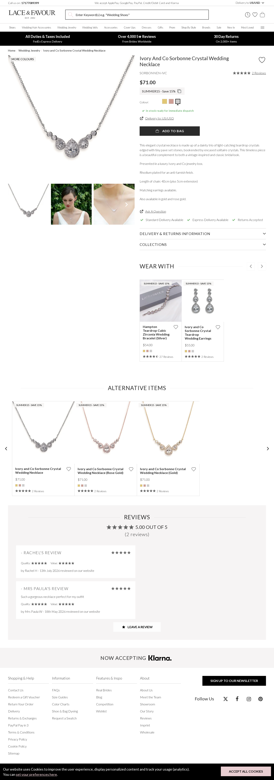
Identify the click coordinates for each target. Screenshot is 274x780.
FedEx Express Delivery (47, 38)
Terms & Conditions (21, 732)
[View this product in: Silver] (151, 351)
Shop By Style (188, 27)
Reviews (146, 718)
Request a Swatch (64, 718)
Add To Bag (172, 131)
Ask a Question (155, 211)
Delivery (14, 711)
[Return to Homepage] (32, 14)
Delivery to (248, 2)
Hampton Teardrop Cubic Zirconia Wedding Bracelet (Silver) (156, 332)
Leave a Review (140, 627)
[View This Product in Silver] (177, 101)
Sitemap (13, 753)
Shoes (12, 27)
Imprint (145, 725)
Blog (99, 697)
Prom (172, 27)
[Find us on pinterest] (260, 699)
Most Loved (247, 27)
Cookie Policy (17, 746)
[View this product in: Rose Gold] (147, 351)
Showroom (147, 704)
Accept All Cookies (246, 771)
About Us (146, 690)
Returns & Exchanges (22, 718)
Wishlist (101, 711)
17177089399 (30, 3)
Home (11, 50)
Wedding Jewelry (66, 27)
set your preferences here (36, 774)
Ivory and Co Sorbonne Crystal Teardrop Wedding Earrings (198, 332)
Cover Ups (130, 27)
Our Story (147, 711)
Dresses (146, 27)
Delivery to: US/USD (159, 118)
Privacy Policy (17, 739)
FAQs (56, 690)
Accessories (111, 27)
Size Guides (60, 697)
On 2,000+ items (226, 38)
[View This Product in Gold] (164, 101)
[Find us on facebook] (237, 699)
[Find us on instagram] (248, 699)
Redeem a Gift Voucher (24, 697)
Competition (104, 704)
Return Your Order (20, 704)
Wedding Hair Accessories (36, 27)
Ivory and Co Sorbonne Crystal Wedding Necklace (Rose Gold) (100, 471)
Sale (219, 27)
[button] (16, 119)
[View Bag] (262, 15)
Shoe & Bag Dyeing (65, 711)
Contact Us (15, 690)
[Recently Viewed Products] (247, 15)
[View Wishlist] (255, 15)
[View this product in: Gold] (144, 351)
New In (231, 27)
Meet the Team (150, 697)
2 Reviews (259, 73)
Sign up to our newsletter (234, 681)
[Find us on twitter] (225, 699)
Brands (206, 27)
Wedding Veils (90, 27)
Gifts (160, 27)
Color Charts (60, 704)
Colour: (144, 102)
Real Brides (104, 690)
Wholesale (147, 732)
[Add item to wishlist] (262, 60)
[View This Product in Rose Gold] (171, 101)
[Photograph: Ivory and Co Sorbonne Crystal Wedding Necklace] (71, 118)
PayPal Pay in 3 (18, 725)
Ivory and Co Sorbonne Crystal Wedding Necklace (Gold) (163, 471)
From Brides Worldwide (137, 38)
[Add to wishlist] (176, 327)
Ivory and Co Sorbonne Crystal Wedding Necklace (74, 50)
